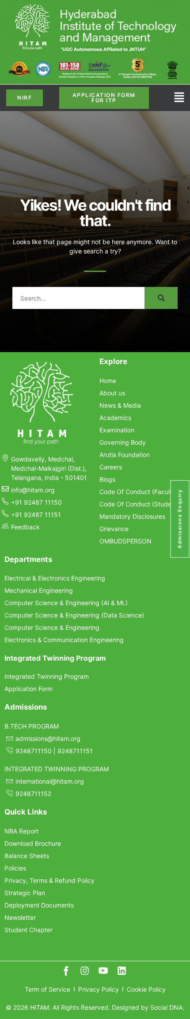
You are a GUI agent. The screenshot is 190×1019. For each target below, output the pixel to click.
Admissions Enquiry (180, 519)
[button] (179, 98)
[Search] (161, 298)
